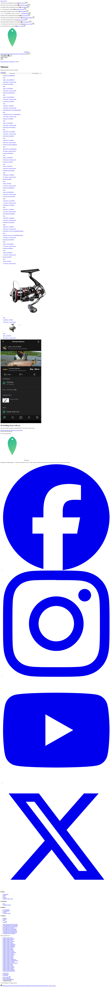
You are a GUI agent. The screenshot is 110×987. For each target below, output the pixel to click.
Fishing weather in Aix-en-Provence (10, 962)
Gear (7, 53)
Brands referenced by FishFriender (7, 61)
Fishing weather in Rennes (8, 949)
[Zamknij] (26, 19)
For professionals (6, 909)
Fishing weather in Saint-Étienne (9, 952)
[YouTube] (56, 782)
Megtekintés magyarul (19, 9)
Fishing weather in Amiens (8, 966)
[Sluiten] (33, 17)
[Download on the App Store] (7, 430)
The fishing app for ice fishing (9, 933)
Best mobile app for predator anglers (10, 924)
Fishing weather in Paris (8, 937)
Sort (34, 73)
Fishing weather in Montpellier (9, 944)
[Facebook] (56, 569)
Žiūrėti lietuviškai (23, 15)
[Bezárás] (25, 9)
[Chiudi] (27, 11)
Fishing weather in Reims (8, 950)
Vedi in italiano (22, 11)
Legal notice (5, 975)
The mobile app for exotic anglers (10, 928)
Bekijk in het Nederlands (26, 17)
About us (5, 918)
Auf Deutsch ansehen (23, 5)
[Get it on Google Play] (18, 430)
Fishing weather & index (8, 898)
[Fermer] (26, 3)
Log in (2, 57)
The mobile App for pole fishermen (10, 926)
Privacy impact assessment (8, 979)
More (27, 53)
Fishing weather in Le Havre (9, 951)
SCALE (4, 912)
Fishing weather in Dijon (8, 956)
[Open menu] (2, 59)
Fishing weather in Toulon (8, 953)
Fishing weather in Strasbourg (9, 945)
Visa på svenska (19, 26)
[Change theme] (5, 56)
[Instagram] (56, 676)
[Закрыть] (33, 24)
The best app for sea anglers (8, 927)
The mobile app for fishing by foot (10, 931)
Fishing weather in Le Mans (8, 961)
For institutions (6, 910)
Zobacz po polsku (20, 19)
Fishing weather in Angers (8, 957)
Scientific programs (18, 53)
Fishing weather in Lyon (8, 940)
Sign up (5, 57)
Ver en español (23, 7)
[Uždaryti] (29, 15)
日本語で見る (24, 13)
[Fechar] (30, 22)
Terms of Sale (6, 974)
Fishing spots (3, 53)
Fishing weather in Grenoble (9, 954)
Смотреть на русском (26, 24)
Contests (12, 53)
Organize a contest (7, 913)
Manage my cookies (7, 980)
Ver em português (25, 21)
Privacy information (7, 978)
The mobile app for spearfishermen (10, 932)
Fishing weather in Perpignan (9, 969)
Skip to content (4, 1)
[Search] (2, 56)
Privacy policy (6, 977)
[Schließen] (29, 5)
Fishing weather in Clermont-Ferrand (10, 960)
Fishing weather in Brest (8, 964)
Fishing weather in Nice (8, 942)
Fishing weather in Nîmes (8, 958)
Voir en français (21, 3)
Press (4, 920)
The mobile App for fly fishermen (10, 930)
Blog (23, 53)
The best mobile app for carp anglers (10, 925)
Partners (4, 919)
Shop (25, 53)
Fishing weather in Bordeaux (9, 946)
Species (9, 53)
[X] (56, 889)
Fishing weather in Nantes (8, 943)
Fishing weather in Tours (8, 965)
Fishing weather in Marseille (8, 938)
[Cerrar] (28, 7)
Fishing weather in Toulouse (8, 941)
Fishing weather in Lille (8, 948)
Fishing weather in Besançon (9, 971)
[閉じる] (29, 13)
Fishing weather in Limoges (8, 967)
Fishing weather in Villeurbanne (9, 959)
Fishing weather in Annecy (8, 968)
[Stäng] (24, 26)
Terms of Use (5, 973)
